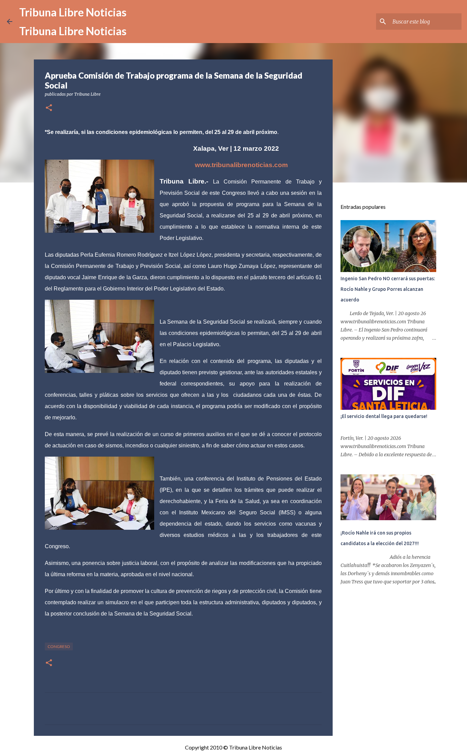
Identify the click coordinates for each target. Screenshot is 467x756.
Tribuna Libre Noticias (72, 12)
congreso (59, 646)
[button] (49, 108)
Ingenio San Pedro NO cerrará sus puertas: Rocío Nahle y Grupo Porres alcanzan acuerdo (388, 289)
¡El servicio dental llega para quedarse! (384, 416)
